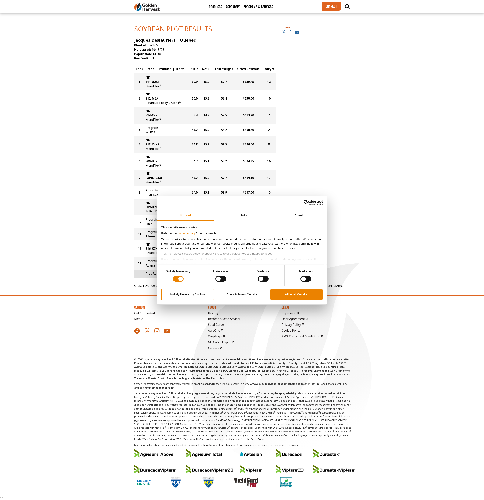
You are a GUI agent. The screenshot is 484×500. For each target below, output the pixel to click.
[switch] (220, 279)
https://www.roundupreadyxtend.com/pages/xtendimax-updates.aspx (308, 405)
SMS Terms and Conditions (301, 336)
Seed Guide (216, 325)
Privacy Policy (292, 325)
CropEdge (215, 336)
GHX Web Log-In (220, 342)
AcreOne (214, 330)
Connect (331, 6)
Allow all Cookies (296, 294)
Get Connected (144, 313)
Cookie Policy (186, 233)
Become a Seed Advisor (224, 319)
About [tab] (299, 214)
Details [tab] (242, 214)
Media (138, 319)
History (213, 313)
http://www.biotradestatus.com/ (220, 445)
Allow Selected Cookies (242, 294)
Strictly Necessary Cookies (188, 294)
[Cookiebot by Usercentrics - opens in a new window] (306, 202)
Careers (214, 348)
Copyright (289, 313)
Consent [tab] (185, 214)
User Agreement (294, 319)
